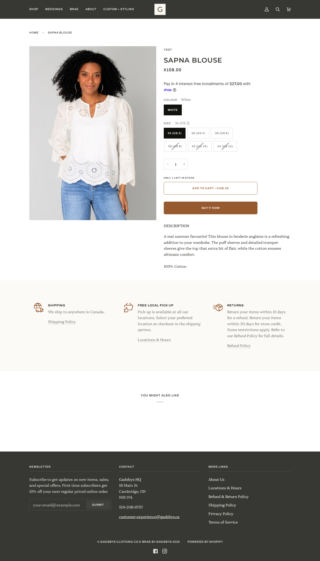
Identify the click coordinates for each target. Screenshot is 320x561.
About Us (216, 479)
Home (34, 32)
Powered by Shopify (205, 541)
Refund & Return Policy (228, 496)
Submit (98, 504)
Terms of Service (223, 521)
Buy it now (211, 208)
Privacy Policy (220, 513)
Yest (168, 49)
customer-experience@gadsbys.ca (149, 516)
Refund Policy (239, 345)
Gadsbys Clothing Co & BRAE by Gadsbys (136, 541)
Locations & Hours (154, 339)
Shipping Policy (62, 321)
